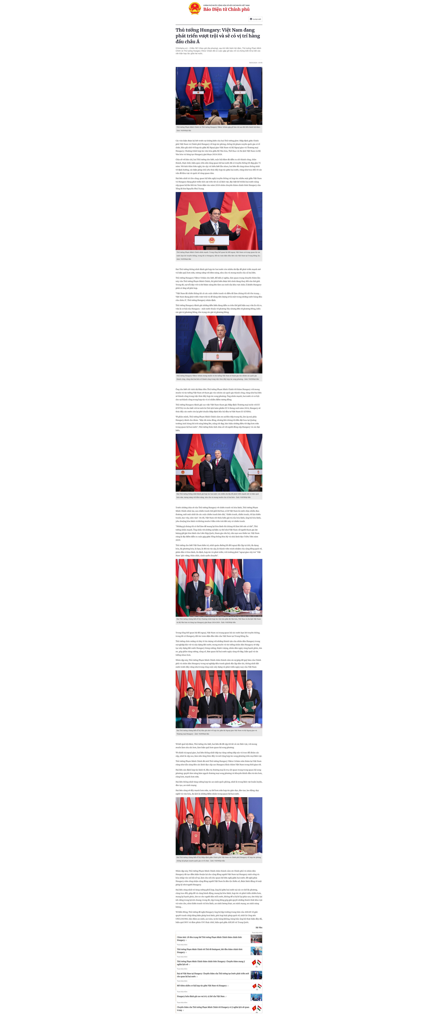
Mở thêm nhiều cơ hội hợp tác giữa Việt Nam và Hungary (202, 985)
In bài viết (257, 19)
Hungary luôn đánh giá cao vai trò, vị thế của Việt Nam (201, 996)
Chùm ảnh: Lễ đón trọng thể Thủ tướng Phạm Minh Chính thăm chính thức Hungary (209, 938)
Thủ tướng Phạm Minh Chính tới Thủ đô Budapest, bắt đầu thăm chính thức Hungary (209, 951)
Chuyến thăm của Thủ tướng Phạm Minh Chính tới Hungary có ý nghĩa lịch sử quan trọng (213, 1008)
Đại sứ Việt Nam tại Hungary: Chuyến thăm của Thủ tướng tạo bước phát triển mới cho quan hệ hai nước (213, 975)
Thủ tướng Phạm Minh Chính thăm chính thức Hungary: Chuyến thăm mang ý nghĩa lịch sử (211, 963)
